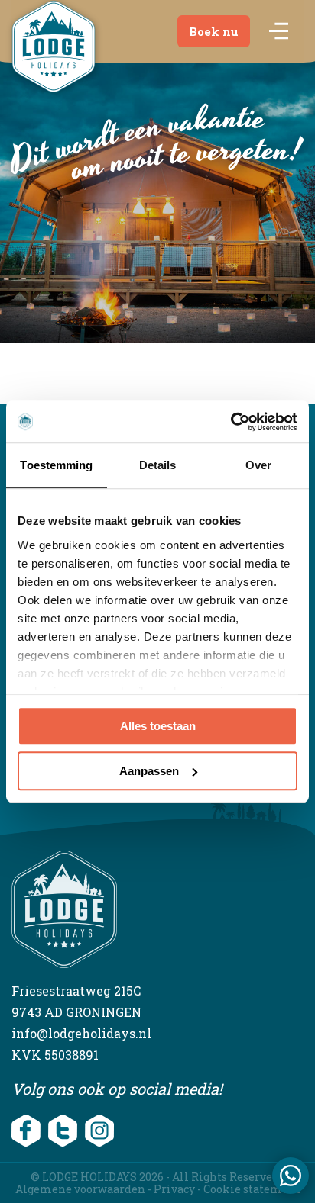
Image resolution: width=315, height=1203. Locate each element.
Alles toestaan (158, 725)
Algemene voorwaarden (80, 1189)
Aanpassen (149, 770)
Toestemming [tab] (56, 464)
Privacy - (178, 1189)
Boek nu (214, 31)
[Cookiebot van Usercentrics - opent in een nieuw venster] (230, 422)
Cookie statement (251, 1189)
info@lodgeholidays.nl (81, 1033)
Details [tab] (158, 464)
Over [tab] (258, 464)
